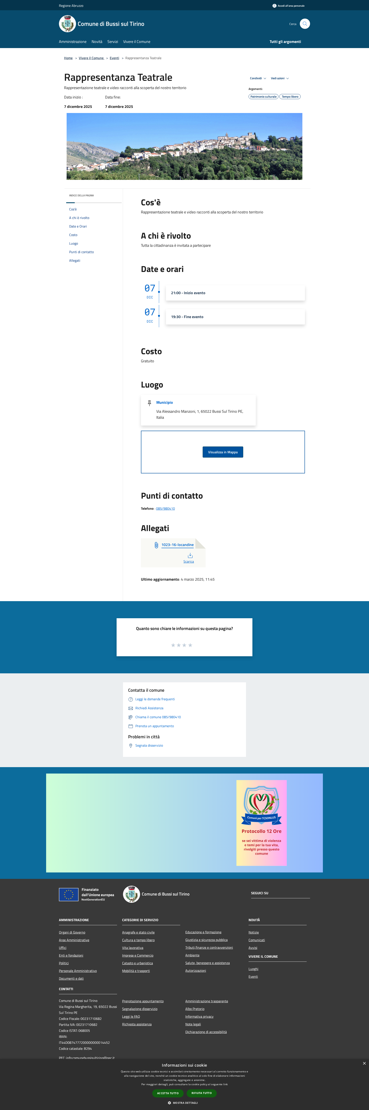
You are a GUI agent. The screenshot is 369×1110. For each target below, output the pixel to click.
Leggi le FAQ (131, 1016)
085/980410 (165, 508)
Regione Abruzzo (71, 5)
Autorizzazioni (195, 970)
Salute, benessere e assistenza (207, 962)
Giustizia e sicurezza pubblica (206, 939)
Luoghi (253, 968)
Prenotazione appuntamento (143, 1001)
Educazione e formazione (203, 932)
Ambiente (192, 955)
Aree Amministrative (74, 940)
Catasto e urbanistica (137, 963)
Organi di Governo (72, 932)
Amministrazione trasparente (206, 1001)
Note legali (193, 1024)
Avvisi (253, 947)
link (225, 1084)
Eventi (114, 57)
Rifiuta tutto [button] (202, 1093)
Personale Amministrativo (78, 970)
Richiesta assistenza (137, 1024)
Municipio (164, 402)
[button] (184, 1103)
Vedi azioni (278, 78)
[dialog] (184, 1084)
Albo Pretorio (194, 1008)
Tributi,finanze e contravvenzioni (209, 947)
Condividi (256, 78)
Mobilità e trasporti (136, 970)
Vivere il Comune (91, 57)
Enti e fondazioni (71, 955)
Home (68, 57)
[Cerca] (305, 24)
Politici (64, 963)
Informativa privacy (199, 1016)
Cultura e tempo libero (138, 940)
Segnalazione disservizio (139, 1008)
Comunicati (257, 940)
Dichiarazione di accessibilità (206, 1031)
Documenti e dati (71, 978)
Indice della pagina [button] (81, 195)
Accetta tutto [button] (168, 1093)
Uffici (62, 947)
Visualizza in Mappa (223, 452)
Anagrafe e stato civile (138, 932)
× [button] (364, 1063)
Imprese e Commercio (137, 955)
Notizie (254, 932)
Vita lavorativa (132, 947)
